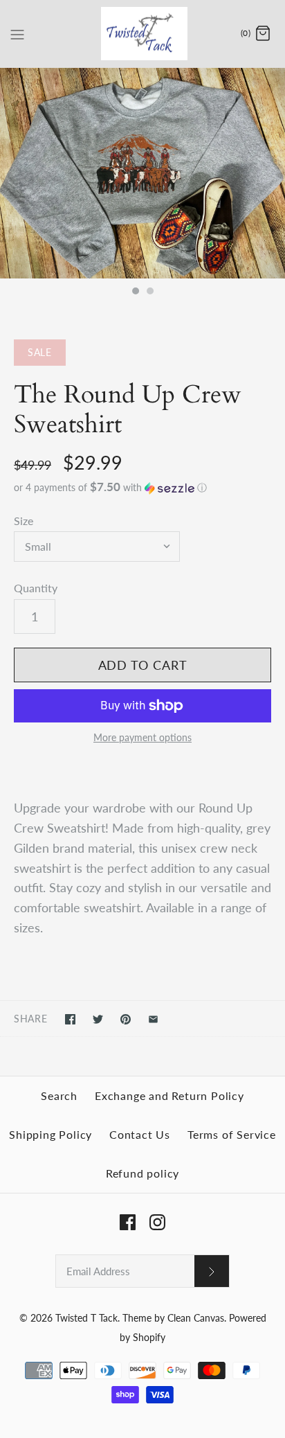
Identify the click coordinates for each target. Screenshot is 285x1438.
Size (23, 520)
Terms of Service (231, 1134)
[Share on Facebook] (70, 1019)
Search (59, 1095)
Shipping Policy (50, 1134)
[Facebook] (128, 1222)
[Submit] (211, 1270)
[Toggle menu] (17, 33)
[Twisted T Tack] (143, 33)
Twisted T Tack (86, 1318)
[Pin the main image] (125, 1019)
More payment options (142, 737)
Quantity (35, 587)
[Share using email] (153, 1019)
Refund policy (142, 1173)
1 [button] (135, 292)
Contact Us (139, 1134)
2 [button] (149, 292)
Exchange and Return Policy (169, 1095)
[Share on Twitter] (98, 1019)
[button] (142, 488)
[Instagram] (157, 1222)
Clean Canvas (195, 1318)
